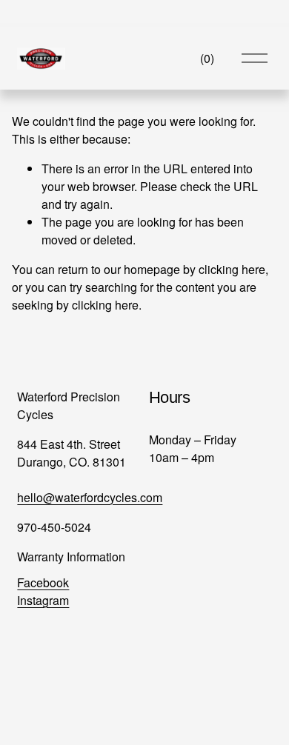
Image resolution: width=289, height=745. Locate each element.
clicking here (232, 269)
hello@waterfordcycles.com (89, 497)
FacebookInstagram (43, 591)
